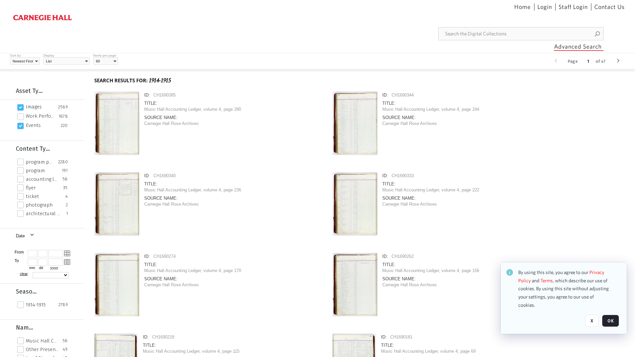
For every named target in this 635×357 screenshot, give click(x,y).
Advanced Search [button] (578, 46)
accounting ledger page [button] (42, 179)
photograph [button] (39, 205)
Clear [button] (24, 274)
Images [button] (34, 107)
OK (611, 320)
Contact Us (609, 7)
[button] (598, 34)
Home (522, 7)
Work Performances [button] (40, 116)
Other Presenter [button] (42, 349)
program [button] (35, 171)
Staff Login (573, 7)
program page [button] (40, 162)
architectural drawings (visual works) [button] (44, 214)
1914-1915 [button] (36, 305)
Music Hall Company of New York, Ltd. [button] (42, 341)
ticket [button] (32, 196)
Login (544, 7)
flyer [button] (31, 188)
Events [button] (33, 125)
